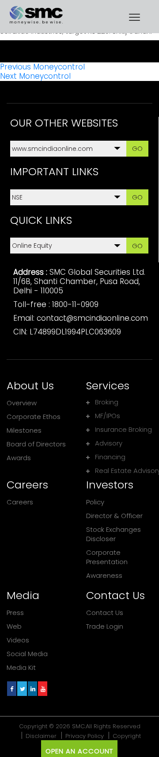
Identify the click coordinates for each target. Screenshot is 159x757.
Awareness (104, 575)
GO (137, 148)
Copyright (127, 736)
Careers (20, 502)
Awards (19, 457)
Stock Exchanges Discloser (113, 534)
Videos (18, 640)
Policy (95, 502)
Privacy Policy (84, 736)
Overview (22, 402)
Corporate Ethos (34, 416)
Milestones (24, 430)
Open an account (79, 751)
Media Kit (21, 667)
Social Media (27, 653)
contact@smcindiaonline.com (92, 318)
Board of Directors (36, 444)
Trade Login (104, 626)
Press (15, 612)
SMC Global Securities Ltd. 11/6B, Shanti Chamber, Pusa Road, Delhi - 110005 (79, 281)
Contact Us (104, 612)
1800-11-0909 (75, 304)
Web (14, 626)
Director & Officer (114, 515)
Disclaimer (41, 736)
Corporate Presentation (107, 557)
